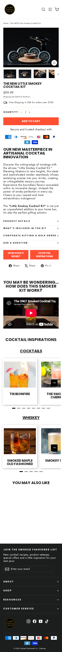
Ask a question (15, 242)
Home (5, 23)
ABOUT (8, 581)
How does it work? (16, 254)
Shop (7, 590)
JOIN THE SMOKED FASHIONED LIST (30, 549)
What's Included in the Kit (24, 228)
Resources (12, 599)
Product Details (16, 221)
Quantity (10, 112)
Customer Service (18, 608)
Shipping (7, 96)
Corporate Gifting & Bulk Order (29, 235)
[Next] (54, 382)
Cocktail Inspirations (44, 254)
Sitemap (42, 648)
